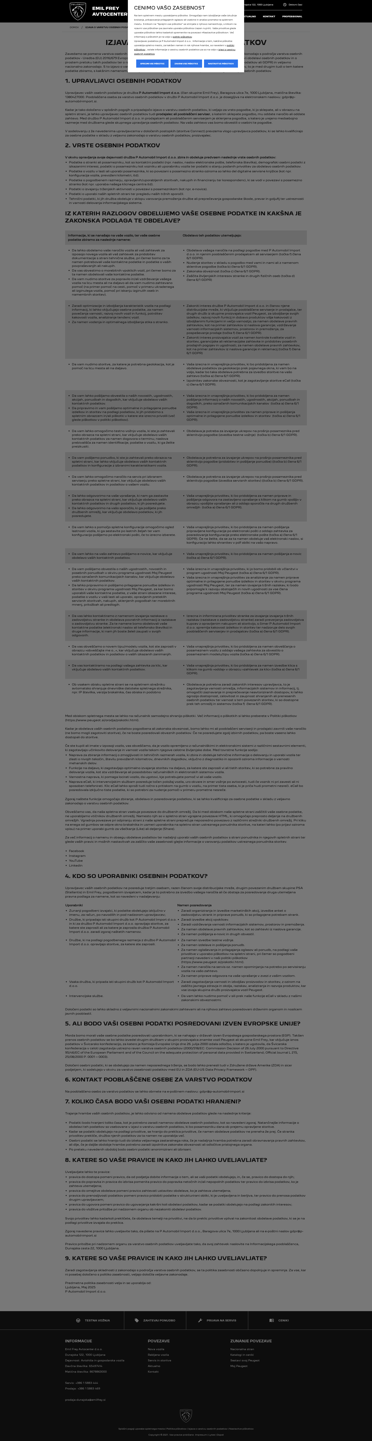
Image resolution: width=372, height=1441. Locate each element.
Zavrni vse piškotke (186, 64)
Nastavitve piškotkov (221, 64)
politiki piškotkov (182, 36)
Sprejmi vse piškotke (152, 64)
